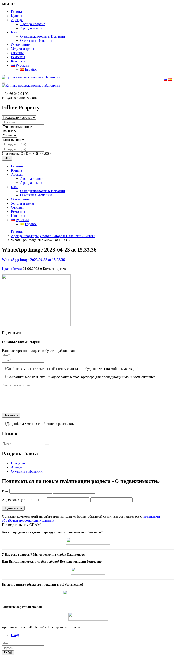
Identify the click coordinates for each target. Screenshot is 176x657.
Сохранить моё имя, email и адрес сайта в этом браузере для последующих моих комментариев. (82, 377)
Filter (7, 158)
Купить (16, 16)
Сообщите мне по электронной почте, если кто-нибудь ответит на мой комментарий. (73, 369)
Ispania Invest (12, 269)
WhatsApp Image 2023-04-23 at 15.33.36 (33, 260)
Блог (14, 32)
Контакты (18, 61)
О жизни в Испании (36, 40)
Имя (5, 491)
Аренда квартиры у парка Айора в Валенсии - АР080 (53, 236)
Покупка (18, 463)
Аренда (17, 20)
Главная (17, 12)
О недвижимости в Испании (42, 36)
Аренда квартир (32, 24)
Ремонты (18, 57)
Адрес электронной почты (24, 500)
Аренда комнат (32, 28)
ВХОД (8, 652)
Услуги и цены (22, 49)
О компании (20, 45)
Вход (15, 635)
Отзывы (17, 53)
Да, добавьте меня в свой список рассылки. (40, 424)
